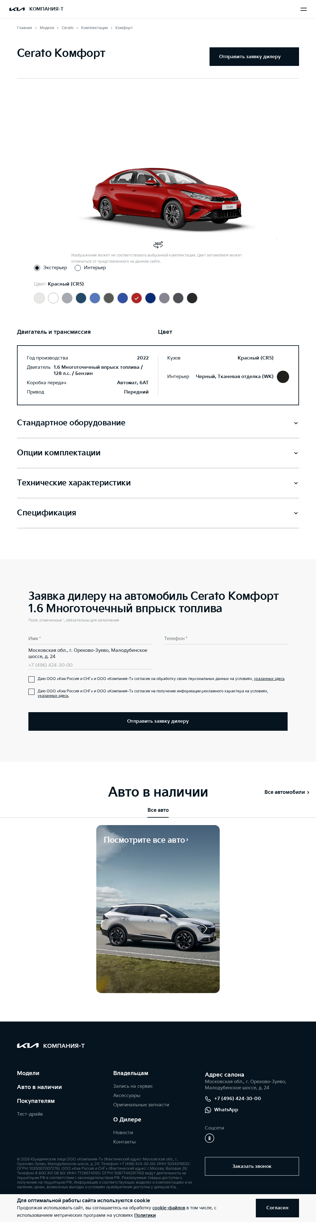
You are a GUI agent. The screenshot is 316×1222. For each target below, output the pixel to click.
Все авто (158, 810)
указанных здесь (269, 679)
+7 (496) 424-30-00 (50, 665)
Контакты (124, 1142)
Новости (123, 1133)
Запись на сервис (133, 1086)
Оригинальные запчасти (141, 1105)
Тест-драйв (30, 1114)
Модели (28, 1073)
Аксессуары (126, 1096)
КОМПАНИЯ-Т (46, 9)
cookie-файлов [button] (168, 1208)
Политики (145, 1215)
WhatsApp (226, 1110)
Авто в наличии (39, 1087)
